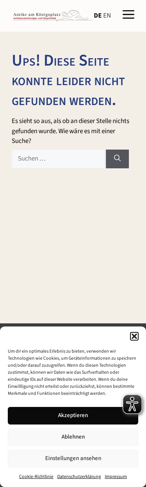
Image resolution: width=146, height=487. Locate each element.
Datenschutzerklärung (79, 476)
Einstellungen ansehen (73, 458)
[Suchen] (117, 159)
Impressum (116, 476)
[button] (134, 336)
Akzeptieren (73, 415)
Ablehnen (73, 437)
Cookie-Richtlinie (36, 476)
